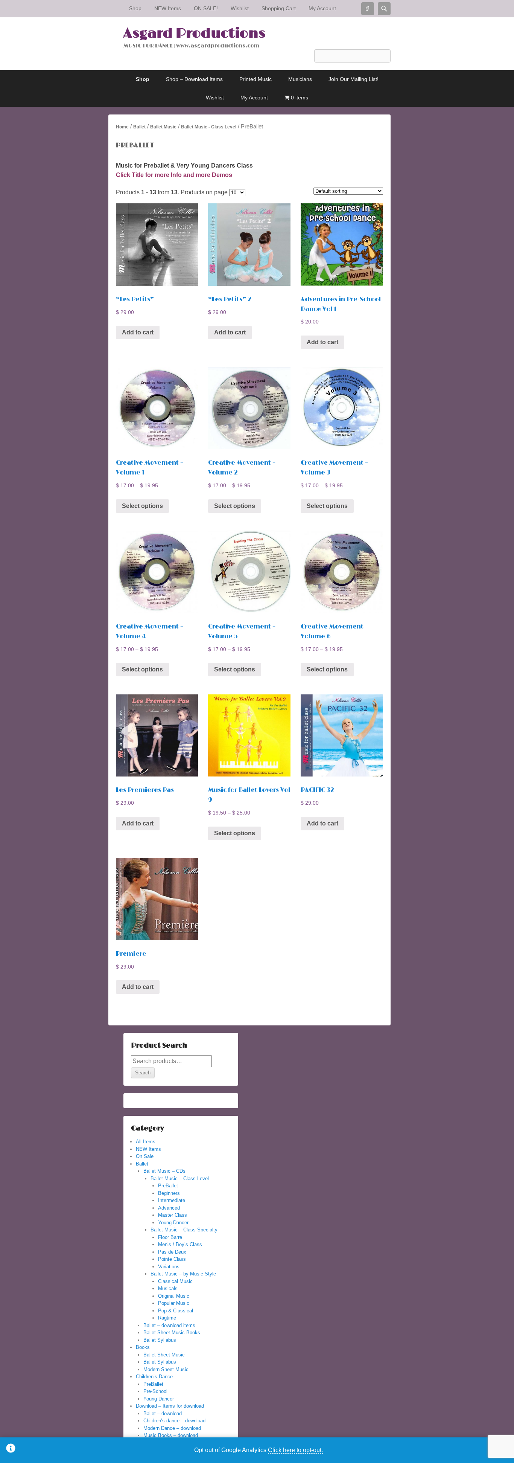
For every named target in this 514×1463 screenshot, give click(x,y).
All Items (145, 1141)
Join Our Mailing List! (353, 79)
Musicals (168, 1288)
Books (143, 1347)
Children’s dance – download (174, 1420)
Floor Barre (170, 1237)
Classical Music (175, 1281)
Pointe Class (172, 1259)
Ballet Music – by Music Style (183, 1274)
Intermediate (171, 1200)
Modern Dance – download (172, 1428)
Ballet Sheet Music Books (171, 1332)
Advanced (169, 1208)
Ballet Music (163, 127)
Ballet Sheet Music (164, 1355)
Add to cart (138, 332)
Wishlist (240, 8)
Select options (142, 506)
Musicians (300, 79)
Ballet (139, 127)
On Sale (145, 1156)
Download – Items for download (170, 1406)
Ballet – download (162, 1413)
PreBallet (168, 1185)
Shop (135, 8)
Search (143, 1073)
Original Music (173, 1296)
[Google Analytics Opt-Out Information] (10, 1450)
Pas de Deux (172, 1252)
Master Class (172, 1215)
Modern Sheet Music (166, 1369)
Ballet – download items (169, 1325)
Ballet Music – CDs (164, 1171)
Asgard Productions (194, 33)
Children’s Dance (154, 1376)
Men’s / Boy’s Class (180, 1244)
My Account (322, 8)
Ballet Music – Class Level (180, 1178)
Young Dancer (173, 1222)
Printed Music (255, 79)
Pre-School (155, 1391)
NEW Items (167, 8)
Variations (168, 1266)
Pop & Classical (175, 1310)
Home (122, 127)
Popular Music (173, 1303)
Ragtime (167, 1318)
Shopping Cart (279, 8)
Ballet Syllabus (159, 1340)
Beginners (169, 1193)
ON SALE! (206, 8)
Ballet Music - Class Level (208, 127)
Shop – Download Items (194, 79)
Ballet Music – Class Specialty (184, 1230)
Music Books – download (170, 1435)
